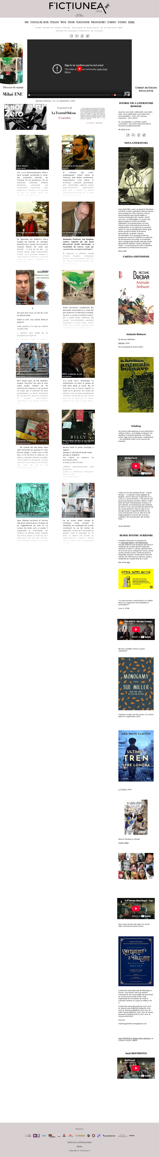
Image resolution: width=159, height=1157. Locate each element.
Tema (63, 22)
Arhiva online (146, 90)
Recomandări (98, 22)
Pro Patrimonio (142, 543)
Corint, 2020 (123, 843)
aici (125, 437)
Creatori (111, 22)
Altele (131, 22)
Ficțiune (54, 22)
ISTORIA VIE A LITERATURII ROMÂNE (136, 104)
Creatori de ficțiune (146, 87)
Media (79, 1146)
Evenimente (82, 22)
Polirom (121, 343)
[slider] (69, 95)
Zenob (71, 22)
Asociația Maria (127, 543)
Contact (122, 22)
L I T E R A (122, 789)
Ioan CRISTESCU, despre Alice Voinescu (134, 1038)
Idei (27, 22)
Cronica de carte (39, 22)
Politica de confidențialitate (79, 1142)
